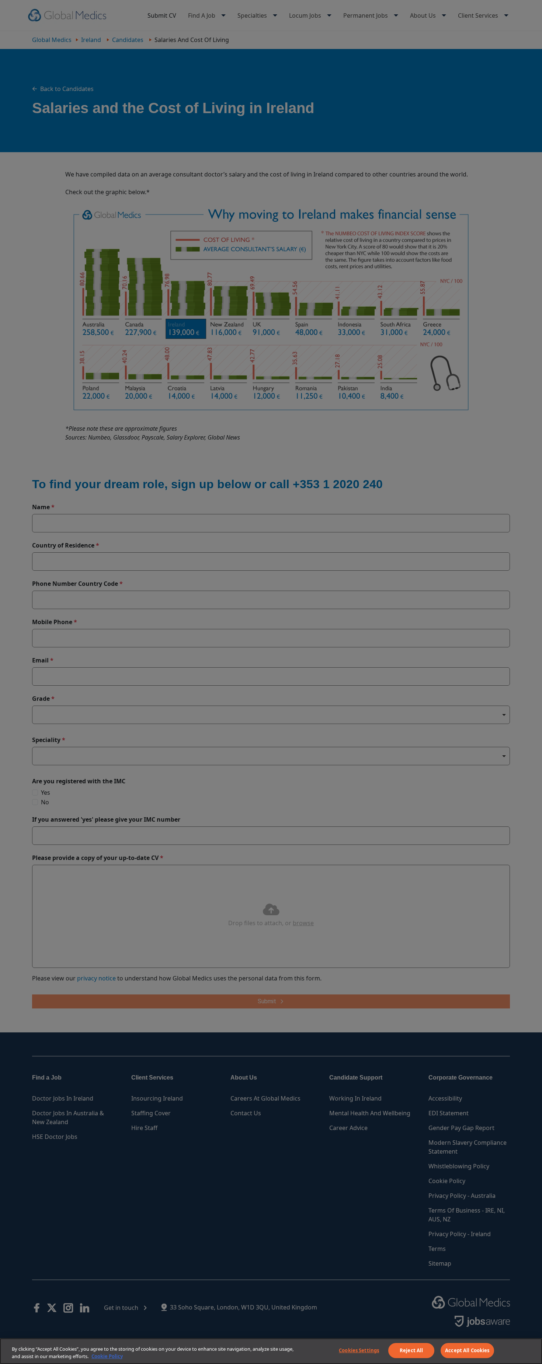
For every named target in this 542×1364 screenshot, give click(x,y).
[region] (271, 1351)
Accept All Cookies (467, 1350)
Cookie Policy (107, 1356)
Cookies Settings (359, 1350)
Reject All (411, 1350)
